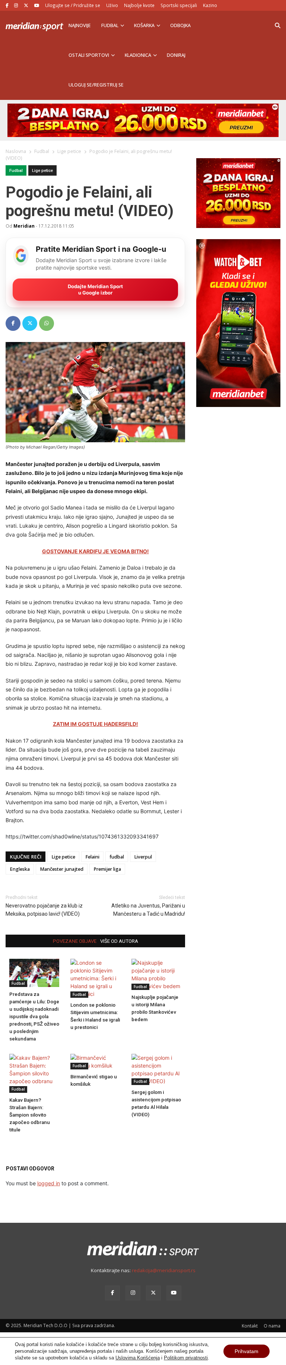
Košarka (144, 25)
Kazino (210, 5)
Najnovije (80, 25)
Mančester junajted (61, 869)
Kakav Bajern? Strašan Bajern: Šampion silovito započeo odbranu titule (29, 1115)
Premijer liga (107, 869)
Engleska (20, 869)
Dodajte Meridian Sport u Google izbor (95, 289)
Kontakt (250, 1326)
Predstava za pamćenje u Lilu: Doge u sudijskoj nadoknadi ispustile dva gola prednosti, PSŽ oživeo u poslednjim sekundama (34, 1016)
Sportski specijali (179, 5)
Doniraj (176, 55)
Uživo (112, 5)
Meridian (24, 226)
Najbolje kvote (139, 5)
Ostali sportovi (89, 55)
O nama (272, 1326)
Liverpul (143, 857)
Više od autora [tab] (119, 941)
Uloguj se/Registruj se (96, 85)
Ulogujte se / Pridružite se (72, 5)
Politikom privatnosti (186, 1358)
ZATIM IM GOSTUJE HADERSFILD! (95, 724)
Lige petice (42, 170)
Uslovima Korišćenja (137, 1358)
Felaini (92, 857)
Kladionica (138, 55)
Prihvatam (246, 1351)
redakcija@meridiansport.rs (164, 1270)
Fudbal (109, 25)
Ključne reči (25, 857)
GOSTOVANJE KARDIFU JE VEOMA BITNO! (95, 551)
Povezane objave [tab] (74, 941)
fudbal (116, 857)
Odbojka (180, 25)
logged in (48, 1183)
